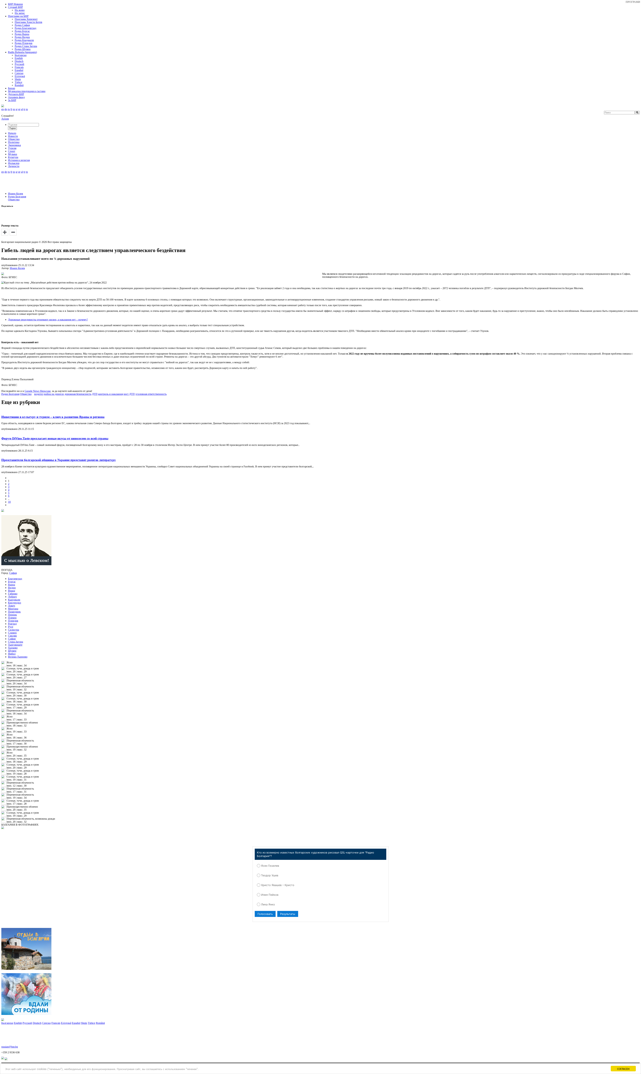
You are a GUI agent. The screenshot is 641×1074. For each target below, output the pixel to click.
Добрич (12, 596)
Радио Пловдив (23, 43)
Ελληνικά (20, 76)
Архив (5, 118)
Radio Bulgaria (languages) (22, 52)
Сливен (12, 632)
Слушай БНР (15, 7)
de (6, 109)
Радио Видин (22, 37)
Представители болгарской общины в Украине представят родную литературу (58, 460)
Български (21, 55)
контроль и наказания (110, 394)
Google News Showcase (38, 391)
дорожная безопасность (78, 394)
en (2, 109)
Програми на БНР (18, 16)
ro (27, 109)
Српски (19, 73)
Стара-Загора (15, 641)
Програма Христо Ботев (28, 22)
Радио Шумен (23, 49)
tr (24, 109)
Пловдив (13, 620)
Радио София (22, 25)
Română (19, 85)
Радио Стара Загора (26, 46)
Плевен (12, 617)
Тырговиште (15, 644)
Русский (19, 64)
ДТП (94, 394)
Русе (10, 626)
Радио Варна (22, 34)
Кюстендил (14, 602)
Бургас (12, 581)
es (14, 109)
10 (9, 501)
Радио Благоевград (25, 28)
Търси (12, 128)
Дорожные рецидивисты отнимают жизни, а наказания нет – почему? (48, 319)
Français (19, 67)
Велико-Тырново (17, 656)
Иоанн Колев (15, 193)
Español (19, 70)
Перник (12, 614)
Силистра (13, 629)
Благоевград (15, 578)
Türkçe (18, 82)
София (12, 638)
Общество (14, 199)
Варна (11, 584)
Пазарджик (14, 611)
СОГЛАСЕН (623, 1068)
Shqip (18, 79)
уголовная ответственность (151, 394)
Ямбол (12, 653)
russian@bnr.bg (9, 1046)
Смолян (12, 635)
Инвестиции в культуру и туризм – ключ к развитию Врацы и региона (52, 417)
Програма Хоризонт (26, 19)
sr (17, 109)
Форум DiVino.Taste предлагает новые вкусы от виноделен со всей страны (54, 438)
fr (11, 109)
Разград (12, 623)
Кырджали (14, 599)
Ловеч (11, 605)
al (22, 109)
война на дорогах (54, 394)
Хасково (13, 647)
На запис (20, 13)
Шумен (12, 650)
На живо (20, 10)
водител (38, 394)
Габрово (12, 593)
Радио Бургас (22, 31)
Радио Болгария (17, 196)
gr (19, 109)
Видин (12, 587)
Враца (11, 590)
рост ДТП (129, 394)
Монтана (13, 608)
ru (9, 109)
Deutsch (19, 61)
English (19, 58)
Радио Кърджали (24, 40)
